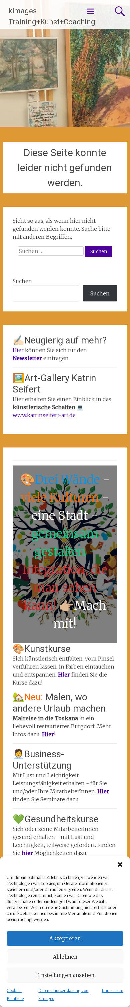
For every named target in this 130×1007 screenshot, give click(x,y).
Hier (18, 350)
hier (28, 853)
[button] (120, 864)
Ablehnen (65, 957)
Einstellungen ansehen (65, 975)
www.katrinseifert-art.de (44, 415)
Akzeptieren (65, 938)
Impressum (112, 990)
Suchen (22, 281)
